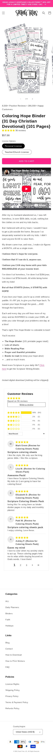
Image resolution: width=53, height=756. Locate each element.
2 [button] (20, 565)
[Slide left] (21, 99)
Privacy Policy (11, 696)
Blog (7, 643)
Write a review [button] (26, 405)
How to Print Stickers (15, 661)
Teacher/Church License (17, 152)
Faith (7, 620)
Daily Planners (12, 607)
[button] (3, 13)
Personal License (13, 146)
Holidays (9, 626)
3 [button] (26, 565)
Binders (9, 613)
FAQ (7, 667)
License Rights (12, 684)
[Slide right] (32, 99)
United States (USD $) (25, 732)
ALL (7, 601)
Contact (9, 649)
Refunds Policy (12, 708)
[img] (22, 442)
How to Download (13, 655)
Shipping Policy (12, 690)
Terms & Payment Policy (16, 702)
